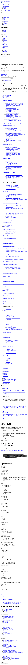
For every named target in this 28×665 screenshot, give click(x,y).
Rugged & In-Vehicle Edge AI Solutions (14, 208)
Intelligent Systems (6, 158)
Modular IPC (9, 168)
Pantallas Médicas (10, 196)
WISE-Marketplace (7, 374)
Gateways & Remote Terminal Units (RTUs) (15, 134)
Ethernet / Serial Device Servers (13, 148)
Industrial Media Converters (12, 150)
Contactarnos (6, 371)
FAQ (4, 634)
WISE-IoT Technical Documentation (14, 329)
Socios (4, 301)
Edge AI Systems (9, 233)
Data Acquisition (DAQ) (11, 132)
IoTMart (5, 373)
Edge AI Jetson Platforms (11, 186)
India (4, 39)
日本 (4, 42)
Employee (5, 368)
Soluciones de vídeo (7, 286)
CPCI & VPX (9, 162)
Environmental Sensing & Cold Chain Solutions (16, 205)
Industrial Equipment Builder (9, 246)
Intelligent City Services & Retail (9, 211)
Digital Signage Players (11, 108)
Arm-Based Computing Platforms (13, 105)
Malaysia (5, 44)
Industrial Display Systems (11, 115)
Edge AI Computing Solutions (12, 231)
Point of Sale (8, 257)
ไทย (4, 48)
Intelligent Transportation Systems (13, 167)
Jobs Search (5, 621)
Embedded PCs (9, 110)
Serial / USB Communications (12, 155)
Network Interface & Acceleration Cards (14, 176)
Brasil (4, 18)
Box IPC (8, 161)
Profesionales (5, 355)
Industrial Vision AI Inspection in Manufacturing (16, 251)
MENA (5, 56)
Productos (5, 97)
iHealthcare (5, 240)
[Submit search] (10, 78)
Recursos (8, 324)
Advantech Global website (10, 10)
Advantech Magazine (10, 342)
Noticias (5, 632)
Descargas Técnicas (20, 450)
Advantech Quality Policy (8, 298)
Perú (5, 8)
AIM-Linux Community (11, 327)
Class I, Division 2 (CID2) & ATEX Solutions (16, 130)
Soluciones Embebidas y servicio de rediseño (11, 271)
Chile (4, 22)
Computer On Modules (11, 106)
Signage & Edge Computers (12, 217)
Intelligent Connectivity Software (13, 154)
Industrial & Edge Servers (8, 243)
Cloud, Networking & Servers (9, 172)
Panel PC (8, 136)
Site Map (5, 656)
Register (2, 74)
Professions (8, 358)
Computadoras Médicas (11, 195)
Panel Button (3, 75)
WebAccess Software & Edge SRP (13, 140)
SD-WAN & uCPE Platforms (12, 178)
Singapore (5, 46)
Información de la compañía (12, 340)
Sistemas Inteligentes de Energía (13, 198)
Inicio (4, 378)
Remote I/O (8, 139)
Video (4, 630)
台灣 (4, 47)
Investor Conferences (10, 351)
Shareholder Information (11, 353)
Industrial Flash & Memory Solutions (14, 116)
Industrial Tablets (9, 207)
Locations (8, 362)
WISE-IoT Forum (10, 328)
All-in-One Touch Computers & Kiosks (14, 213)
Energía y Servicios (7, 235)
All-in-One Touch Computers (12, 256)
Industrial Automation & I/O (8, 125)
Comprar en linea (8, 609)
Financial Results (9, 349)
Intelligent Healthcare (7, 191)
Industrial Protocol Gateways (12, 152)
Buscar (4, 7)
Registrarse (5, 4)
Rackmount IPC (9, 169)
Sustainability (6, 365)
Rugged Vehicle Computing (8, 261)
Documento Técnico (7, 628)
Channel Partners (6, 303)
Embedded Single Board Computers (13, 111)
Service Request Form (10, 316)
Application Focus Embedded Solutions (14, 104)
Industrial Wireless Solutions (12, 119)
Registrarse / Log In (7, 80)
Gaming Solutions (6, 276)
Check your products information (13, 318)
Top (2, 662)
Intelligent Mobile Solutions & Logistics (10, 203)
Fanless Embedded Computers (12, 113)
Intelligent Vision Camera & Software (14, 187)
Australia (5, 36)
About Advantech (6, 337)
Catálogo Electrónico (7, 633)
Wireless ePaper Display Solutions (13, 120)
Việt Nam (5, 51)
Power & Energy (9, 138)
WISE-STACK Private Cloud (12, 180)
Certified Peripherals (7, 222)
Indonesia (5, 40)
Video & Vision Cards (10, 189)
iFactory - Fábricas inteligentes (9, 238)
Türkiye (5, 50)
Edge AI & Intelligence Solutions (13, 109)
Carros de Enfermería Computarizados (14, 194)
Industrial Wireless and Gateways (13, 153)
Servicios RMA (9, 315)
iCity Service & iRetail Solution (13, 214)
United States (6, 17)
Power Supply (9, 225)
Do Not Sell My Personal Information (11, 658)
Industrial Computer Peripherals (13, 164)
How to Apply (9, 363)
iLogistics (5, 278)
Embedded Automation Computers (13, 133)
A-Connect (5, 376)
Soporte (5, 310)
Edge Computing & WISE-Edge (9, 229)
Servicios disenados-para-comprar (10, 295)
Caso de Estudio (6, 627)
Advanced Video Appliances (12, 185)
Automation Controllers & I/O (12, 128)
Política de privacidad (8, 657)
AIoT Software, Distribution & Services (14, 103)
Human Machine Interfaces (12, 135)
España (4, 31)
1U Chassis (5, 383)
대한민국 (5, 43)
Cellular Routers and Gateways (12, 147)
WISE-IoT (8, 309)
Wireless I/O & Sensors (11, 141)
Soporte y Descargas (7, 312)
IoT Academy (9, 325)
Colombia (5, 23)
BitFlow (8, 289)
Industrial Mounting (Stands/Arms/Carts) (11, 220)
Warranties (8, 319)
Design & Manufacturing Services (9, 273)
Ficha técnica (3, 450)
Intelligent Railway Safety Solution (13, 268)
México (5, 19)
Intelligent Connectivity (7, 144)
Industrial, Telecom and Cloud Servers (14, 175)
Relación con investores (7, 346)
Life (7, 359)
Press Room (8, 344)
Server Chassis (6, 382)
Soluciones (5, 226)
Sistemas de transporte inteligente (9, 264)
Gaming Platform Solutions (12, 114)
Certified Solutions (10, 129)
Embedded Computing (7, 100)
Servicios (5, 290)
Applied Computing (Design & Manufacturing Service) (13, 123)
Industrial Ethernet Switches (12, 149)
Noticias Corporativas (8, 617)
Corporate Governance (11, 350)
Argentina (5, 21)
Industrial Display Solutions (8, 281)
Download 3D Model (11, 450)
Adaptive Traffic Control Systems (13, 267)
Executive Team (9, 341)
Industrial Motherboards (11, 117)
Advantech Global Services (8, 293)
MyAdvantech (6, 6)
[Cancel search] (12, 78)
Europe (4, 30)
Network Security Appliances (12, 177)
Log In (10, 4)
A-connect (5, 635)
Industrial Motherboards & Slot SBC (14, 166)
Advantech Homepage (5, 1)
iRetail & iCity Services (7, 254)
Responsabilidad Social (8, 620)
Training (8, 360)
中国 (4, 38)
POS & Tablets (9, 216)
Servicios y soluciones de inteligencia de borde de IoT (13, 284)
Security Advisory (6, 332)
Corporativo (5, 335)
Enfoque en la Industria (8, 629)
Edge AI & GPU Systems (11, 163)
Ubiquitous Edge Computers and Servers (15, 259)
